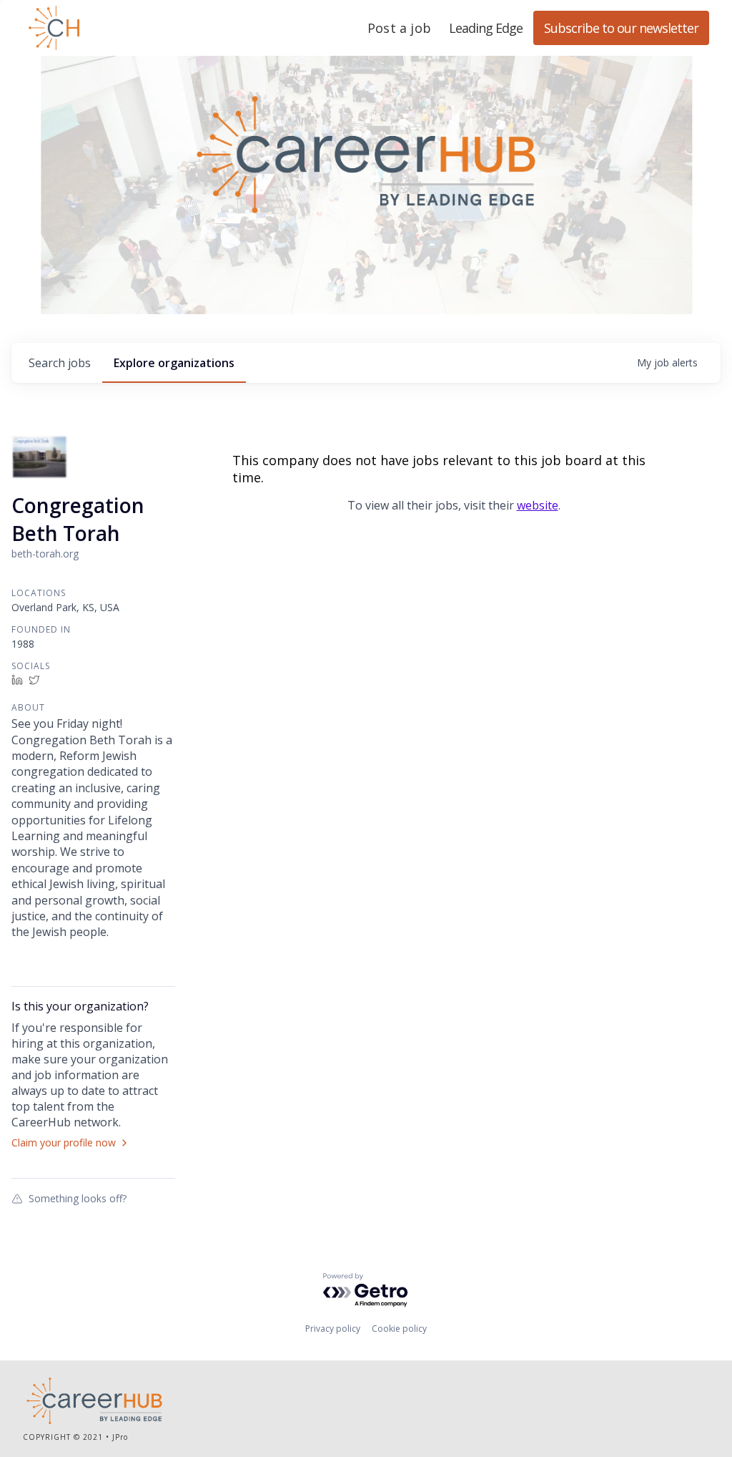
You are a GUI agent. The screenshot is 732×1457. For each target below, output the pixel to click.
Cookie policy (399, 1328)
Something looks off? (78, 1198)
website (537, 505)
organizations (174, 363)
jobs (60, 363)
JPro (120, 1437)
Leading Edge (123, 28)
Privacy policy (332, 1328)
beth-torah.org (45, 553)
